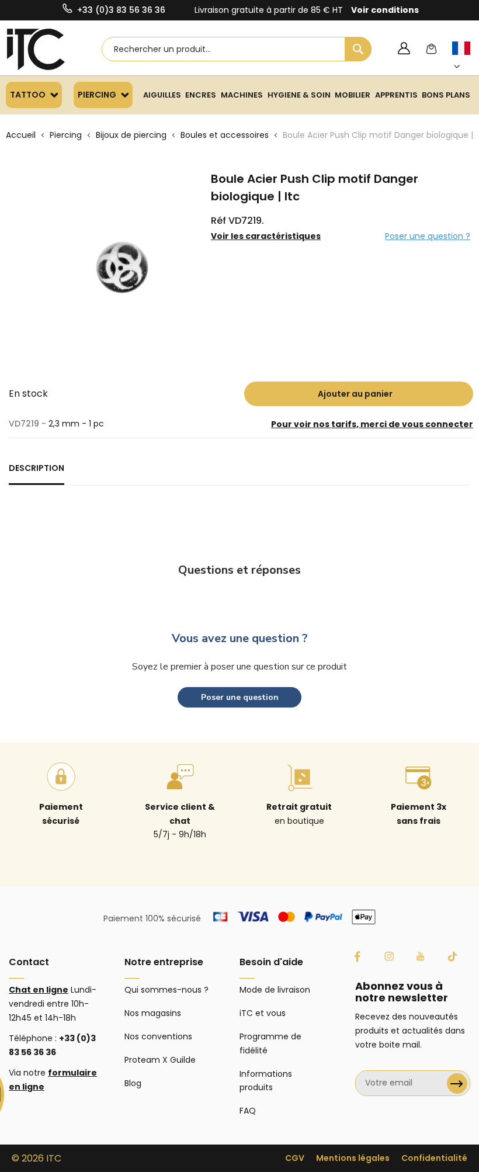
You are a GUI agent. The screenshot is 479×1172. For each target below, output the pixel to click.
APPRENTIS (396, 94)
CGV (294, 1158)
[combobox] (237, 49)
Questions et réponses (239, 570)
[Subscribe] (457, 1083)
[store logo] (36, 49)
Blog (132, 1083)
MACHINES (242, 94)
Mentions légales (353, 1158)
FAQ (247, 1110)
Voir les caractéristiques (266, 236)
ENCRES (200, 94)
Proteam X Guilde (160, 1060)
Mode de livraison (274, 990)
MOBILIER (352, 94)
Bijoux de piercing (131, 135)
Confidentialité (434, 1158)
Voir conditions (385, 10)
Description (36, 468)
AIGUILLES (162, 94)
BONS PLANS (446, 94)
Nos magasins (152, 1013)
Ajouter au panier (355, 394)
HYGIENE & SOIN (299, 94)
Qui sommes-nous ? (166, 990)
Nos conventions (158, 1036)
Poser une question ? (427, 236)
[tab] (36, 473)
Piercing (66, 135)
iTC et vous (262, 1013)
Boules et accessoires (225, 135)
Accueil (21, 135)
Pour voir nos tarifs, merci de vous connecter (372, 424)
